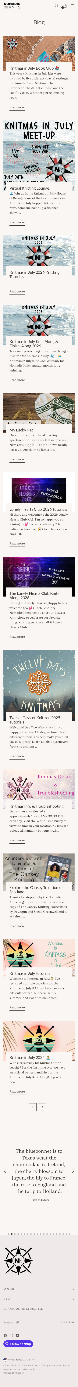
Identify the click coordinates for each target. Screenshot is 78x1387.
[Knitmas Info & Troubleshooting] (39, 789)
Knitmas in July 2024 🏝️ (29, 1057)
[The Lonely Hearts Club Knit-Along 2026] (39, 577)
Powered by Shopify (13, 1373)
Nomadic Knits (32, 1365)
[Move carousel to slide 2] (11, 1234)
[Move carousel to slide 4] (18, 1234)
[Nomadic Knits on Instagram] (11, 1336)
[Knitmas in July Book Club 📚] (39, 53)
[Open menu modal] (72, 6)
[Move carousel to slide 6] (24, 1234)
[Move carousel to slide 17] (60, 1234)
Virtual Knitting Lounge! (29, 188)
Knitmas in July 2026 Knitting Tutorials (34, 274)
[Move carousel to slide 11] (40, 1234)
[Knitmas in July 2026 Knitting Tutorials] (39, 255)
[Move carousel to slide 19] (66, 1234)
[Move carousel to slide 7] (27, 1234)
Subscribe (67, 1322)
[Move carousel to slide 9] (34, 1234)
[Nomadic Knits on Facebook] (5, 1336)
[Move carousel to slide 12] (43, 1234)
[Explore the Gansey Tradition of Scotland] (39, 872)
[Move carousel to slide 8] (31, 1234)
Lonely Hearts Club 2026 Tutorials (38, 509)
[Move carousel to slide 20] (69, 1234)
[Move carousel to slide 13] (47, 1234)
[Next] (73, 1171)
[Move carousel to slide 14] (50, 1234)
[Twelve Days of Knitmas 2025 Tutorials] (39, 685)
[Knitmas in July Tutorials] (39, 957)
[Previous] (5, 1171)
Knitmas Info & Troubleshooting (36, 806)
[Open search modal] (56, 6)
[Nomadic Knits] (11, 5)
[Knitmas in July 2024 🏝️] (39, 1041)
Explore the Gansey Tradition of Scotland (36, 889)
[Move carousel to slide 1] (8, 1234)
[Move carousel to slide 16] (56, 1234)
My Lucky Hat (21, 430)
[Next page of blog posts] (50, 1107)
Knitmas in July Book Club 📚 (34, 68)
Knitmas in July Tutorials (29, 973)
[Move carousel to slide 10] (37, 1234)
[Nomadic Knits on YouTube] (18, 1336)
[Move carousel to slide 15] (53, 1234)
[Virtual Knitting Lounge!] (39, 155)
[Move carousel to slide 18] (63, 1234)
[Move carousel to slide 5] (21, 1234)
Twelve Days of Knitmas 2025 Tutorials (34, 719)
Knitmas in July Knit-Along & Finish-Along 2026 (33, 343)
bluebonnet (38, 1151)
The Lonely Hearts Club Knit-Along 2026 (34, 595)
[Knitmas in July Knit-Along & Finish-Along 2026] (39, 325)
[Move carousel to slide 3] (15, 1234)
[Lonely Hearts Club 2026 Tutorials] (39, 492)
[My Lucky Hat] (39, 413)
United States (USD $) (19, 1359)
